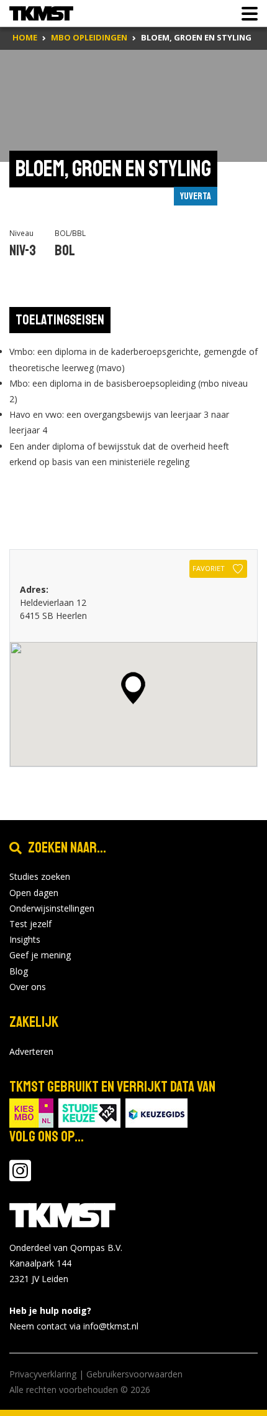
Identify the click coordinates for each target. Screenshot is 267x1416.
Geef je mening (40, 955)
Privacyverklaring (42, 1374)
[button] (133, 688)
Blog (18, 971)
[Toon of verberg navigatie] (246, 14)
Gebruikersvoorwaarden (134, 1374)
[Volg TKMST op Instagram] (20, 1176)
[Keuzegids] (156, 1112)
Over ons (27, 987)
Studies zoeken (39, 876)
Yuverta (195, 196)
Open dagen (33, 893)
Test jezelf (30, 924)
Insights (24, 939)
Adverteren (31, 1051)
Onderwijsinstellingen (51, 908)
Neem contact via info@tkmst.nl (73, 1326)
